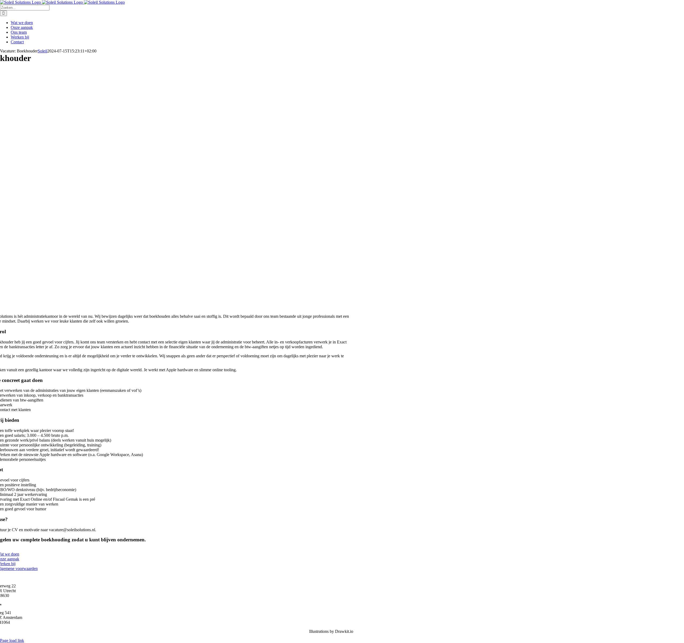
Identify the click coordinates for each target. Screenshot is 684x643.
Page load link (12, 640)
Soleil (42, 51)
